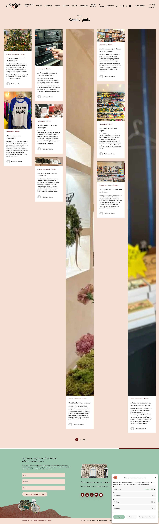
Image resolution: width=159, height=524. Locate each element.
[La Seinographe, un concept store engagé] (49, 129)
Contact (49, 520)
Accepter (119, 517)
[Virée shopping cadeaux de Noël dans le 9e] (18, 58)
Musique (110, 185)
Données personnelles (39, 520)
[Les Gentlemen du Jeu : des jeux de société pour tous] (111, 55)
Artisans (8, 54)
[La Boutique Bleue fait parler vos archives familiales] (49, 65)
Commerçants (15, 54)
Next (84, 439)
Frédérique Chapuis (16, 84)
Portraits (22, 54)
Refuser (131, 517)
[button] (155, 478)
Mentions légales (27, 520)
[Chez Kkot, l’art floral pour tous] (80, 229)
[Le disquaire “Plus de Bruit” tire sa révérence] (111, 189)
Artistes (132, 399)
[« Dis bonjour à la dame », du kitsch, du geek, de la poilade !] (142, 231)
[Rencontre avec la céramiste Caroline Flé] (49, 179)
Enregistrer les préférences (147, 517)
